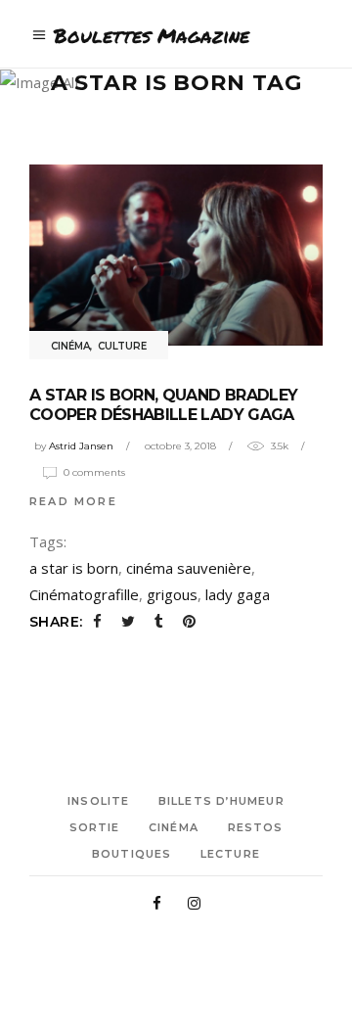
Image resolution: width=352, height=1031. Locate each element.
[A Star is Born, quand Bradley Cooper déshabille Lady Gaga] (176, 255)
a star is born (73, 568)
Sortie (94, 827)
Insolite (98, 801)
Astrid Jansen (81, 446)
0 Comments (94, 472)
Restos (256, 827)
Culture (122, 346)
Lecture (230, 854)
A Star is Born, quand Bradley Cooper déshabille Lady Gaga (163, 405)
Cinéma (70, 346)
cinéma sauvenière (188, 568)
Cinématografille (84, 594)
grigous (172, 594)
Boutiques (131, 854)
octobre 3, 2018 (180, 446)
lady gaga (237, 594)
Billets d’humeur (221, 801)
